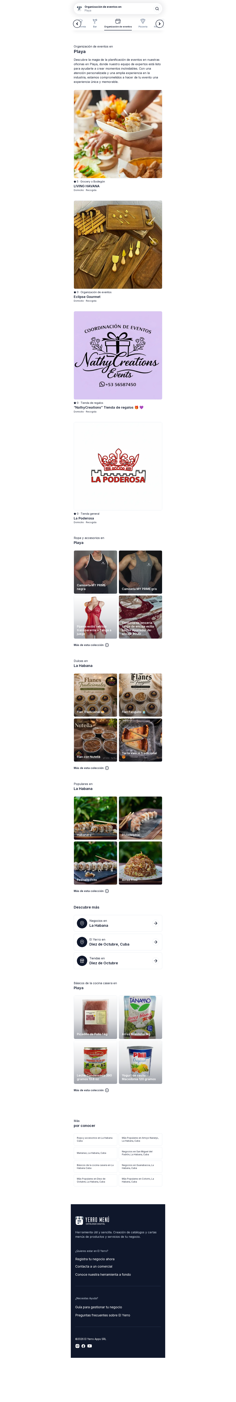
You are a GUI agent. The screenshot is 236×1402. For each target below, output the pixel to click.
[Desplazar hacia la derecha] (160, 24)
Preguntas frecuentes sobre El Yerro (102, 1315)
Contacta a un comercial (93, 1266)
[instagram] (77, 1346)
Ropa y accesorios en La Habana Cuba (94, 1139)
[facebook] (83, 1346)
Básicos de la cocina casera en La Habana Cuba (95, 1166)
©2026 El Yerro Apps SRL (90, 1338)
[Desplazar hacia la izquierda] (77, 24)
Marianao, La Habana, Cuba (91, 1153)
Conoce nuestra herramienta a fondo (103, 1274)
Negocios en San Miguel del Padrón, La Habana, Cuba (137, 1153)
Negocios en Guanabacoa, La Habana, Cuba (138, 1166)
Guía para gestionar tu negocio (98, 1307)
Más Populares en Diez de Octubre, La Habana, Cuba (91, 1180)
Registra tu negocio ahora (94, 1259)
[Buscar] (157, 8)
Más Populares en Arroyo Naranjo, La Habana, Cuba (140, 1139)
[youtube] (89, 1346)
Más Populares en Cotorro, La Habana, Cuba (138, 1180)
